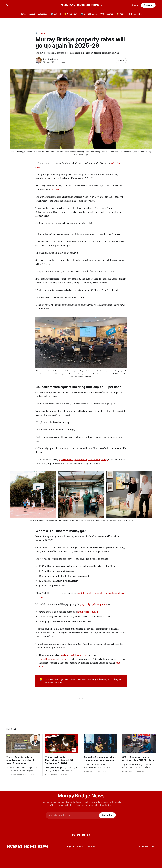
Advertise (42, 14)
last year (55, 189)
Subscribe (148, 5)
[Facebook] (73, 835)
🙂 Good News (71, 14)
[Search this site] (7, 5)
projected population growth (93, 604)
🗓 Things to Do (135, 14)
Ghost (153, 846)
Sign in (135, 5)
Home (23, 14)
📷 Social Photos (89, 14)
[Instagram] (88, 835)
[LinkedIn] (78, 835)
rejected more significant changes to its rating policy (83, 459)
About (32, 14)
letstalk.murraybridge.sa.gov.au (74, 655)
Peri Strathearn (50, 59)
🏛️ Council (56, 14)
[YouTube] (83, 835)
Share (121, 60)
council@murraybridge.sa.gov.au (54, 658)
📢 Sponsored (106, 14)
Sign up (70, 846)
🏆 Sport (121, 14)
